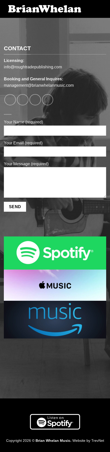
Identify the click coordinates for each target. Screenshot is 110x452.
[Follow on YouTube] (47, 100)
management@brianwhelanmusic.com (39, 85)
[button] (95, 10)
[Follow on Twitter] (35, 100)
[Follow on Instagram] (22, 100)
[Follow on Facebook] (10, 100)
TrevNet (97, 440)
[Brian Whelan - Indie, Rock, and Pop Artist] (45, 9)
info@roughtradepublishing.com (33, 67)
